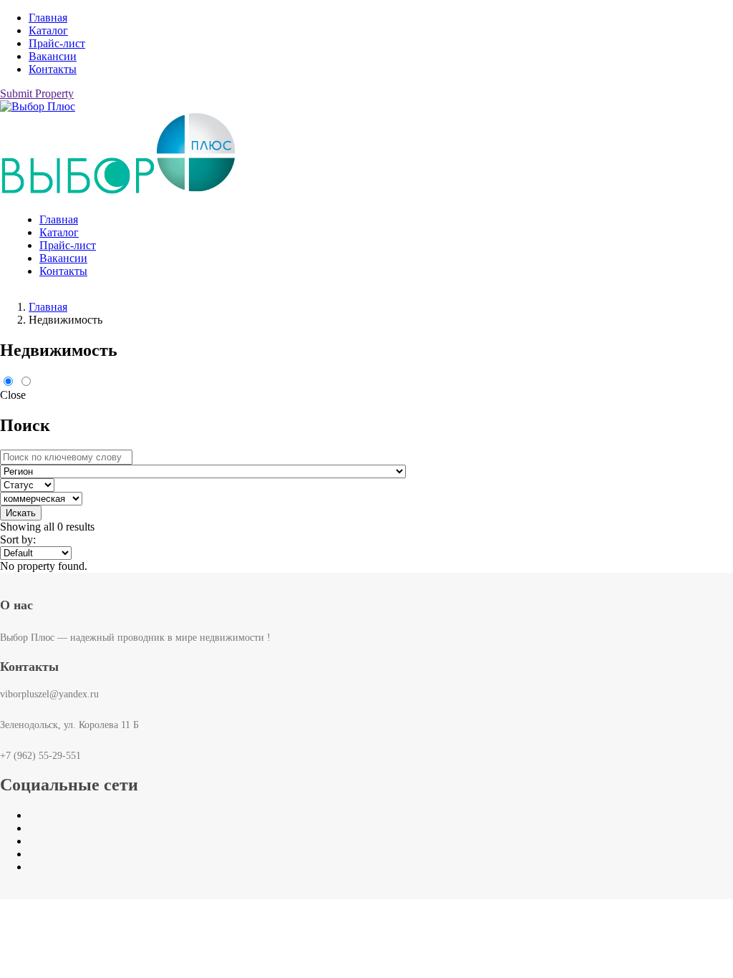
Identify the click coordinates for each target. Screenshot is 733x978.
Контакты (53, 69)
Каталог (48, 30)
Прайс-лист (57, 43)
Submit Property (37, 93)
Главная (48, 17)
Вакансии (53, 56)
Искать (21, 513)
